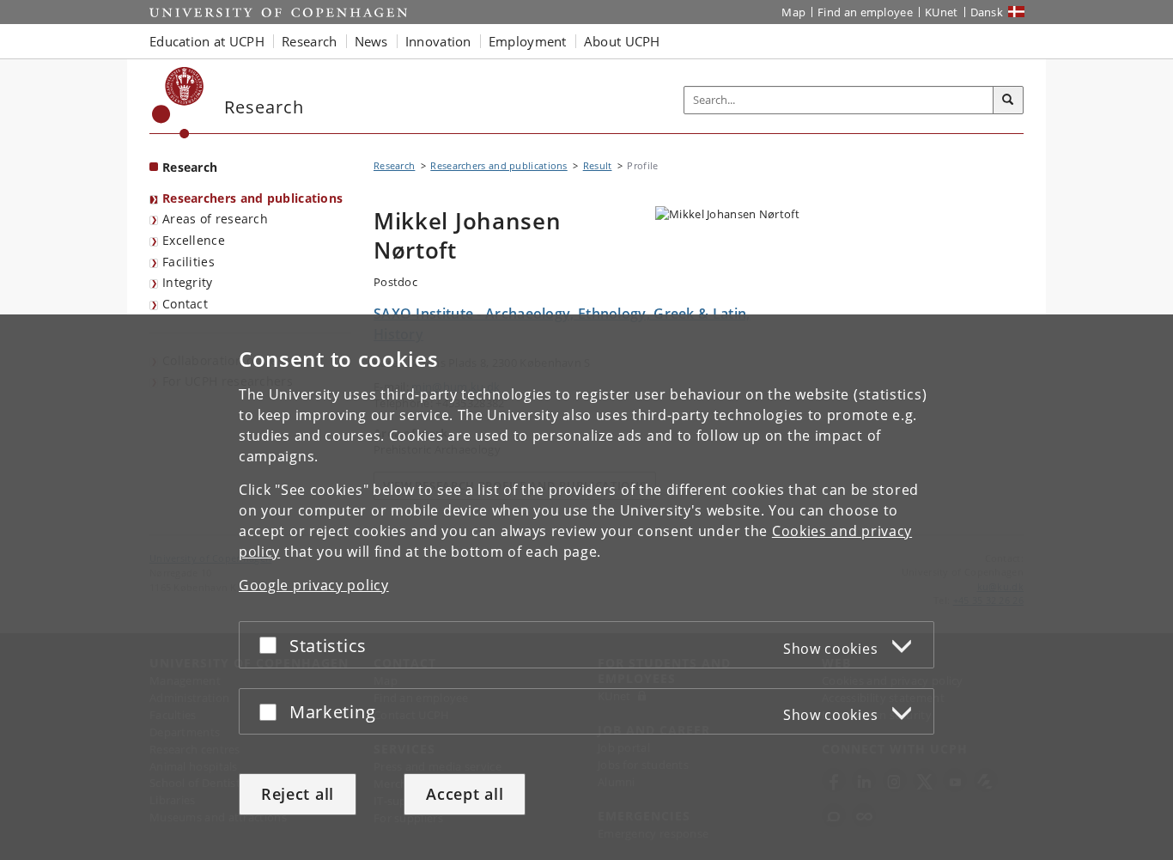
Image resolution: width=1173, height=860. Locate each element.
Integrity (187, 282)
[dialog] (586, 587)
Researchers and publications (252, 198)
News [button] (371, 41)
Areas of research (215, 218)
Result (597, 165)
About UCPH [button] (622, 41)
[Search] (1008, 100)
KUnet (941, 12)
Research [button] (309, 41)
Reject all (297, 794)
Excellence (193, 240)
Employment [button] (528, 41)
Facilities (188, 261)
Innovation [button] (438, 41)
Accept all (464, 794)
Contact (185, 304)
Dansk (987, 12)
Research (189, 167)
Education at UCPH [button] (206, 41)
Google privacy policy (314, 585)
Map (793, 12)
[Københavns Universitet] (178, 102)
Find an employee (865, 12)
